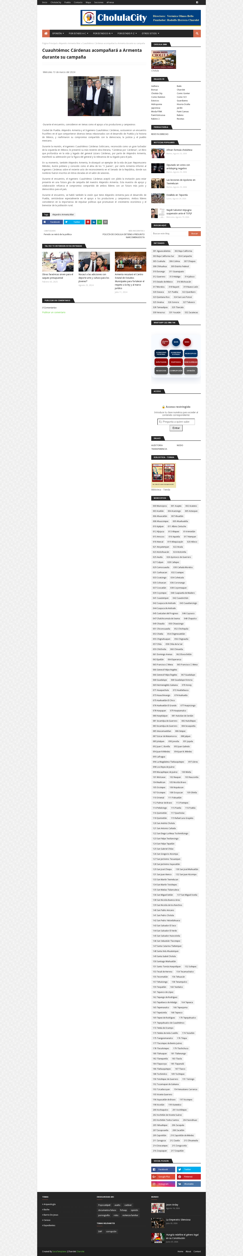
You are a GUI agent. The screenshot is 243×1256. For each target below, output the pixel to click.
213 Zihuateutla (191, 1140)
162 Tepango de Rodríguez (165, 997)
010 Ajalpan (158, 526)
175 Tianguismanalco (163, 1038)
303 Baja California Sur (163, 256)
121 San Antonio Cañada (164, 828)
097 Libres (193, 762)
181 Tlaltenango (178, 1053)
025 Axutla (157, 557)
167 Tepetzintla (160, 1013)
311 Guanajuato (176, 271)
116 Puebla (190, 808)
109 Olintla (192, 792)
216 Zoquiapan (160, 1151)
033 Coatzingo (159, 577)
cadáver (128, 1205)
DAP (100, 1231)
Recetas (180, 119)
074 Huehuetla (180, 695)
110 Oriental (158, 798)
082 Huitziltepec (189, 721)
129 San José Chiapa (162, 869)
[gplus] (163, 1177)
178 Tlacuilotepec (161, 1048)
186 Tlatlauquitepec (162, 1069)
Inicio (44, 2)
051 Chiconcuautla (161, 629)
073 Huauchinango (161, 695)
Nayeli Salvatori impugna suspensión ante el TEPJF (179, 212)
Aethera (155, 86)
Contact (197, 1251)
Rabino (180, 115)
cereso (47, 1220)
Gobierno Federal (161, 353)
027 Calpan (158, 562)
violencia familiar (130, 1215)
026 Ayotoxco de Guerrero (179, 557)
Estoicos (155, 100)
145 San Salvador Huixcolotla (166, 936)
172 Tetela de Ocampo (163, 1028)
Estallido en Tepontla (177, 195)
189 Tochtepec (178, 1074)
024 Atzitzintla (179, 552)
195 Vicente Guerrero (162, 1094)
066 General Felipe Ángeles (165, 675)
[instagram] (163, 1184)
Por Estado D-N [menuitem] (101, 33)
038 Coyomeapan (178, 588)
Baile (179, 86)
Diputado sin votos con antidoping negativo (178, 167)
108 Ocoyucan (176, 792)
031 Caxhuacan (160, 572)
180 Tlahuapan (160, 1053)
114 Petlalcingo (160, 808)
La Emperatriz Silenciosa (178, 1219)
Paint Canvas (183, 111)
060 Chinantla (176, 649)
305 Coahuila (159, 261)
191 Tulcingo (188, 1079)
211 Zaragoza (159, 1140)
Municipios (190, 353)
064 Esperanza (174, 659)
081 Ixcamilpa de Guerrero (165, 721)
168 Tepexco (176, 1013)
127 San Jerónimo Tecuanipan (166, 859)
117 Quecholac (178, 813)
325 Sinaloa (158, 302)
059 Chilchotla (159, 649)
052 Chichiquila (181, 629)
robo (116, 1215)
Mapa (88, 2)
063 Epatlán (158, 659)
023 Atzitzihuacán (161, 552)
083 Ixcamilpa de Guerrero (165, 726)
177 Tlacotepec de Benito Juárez (167, 1043)
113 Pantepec (182, 803)
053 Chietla (158, 634)
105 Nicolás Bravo (177, 782)
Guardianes (182, 100)
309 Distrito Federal (180, 266)
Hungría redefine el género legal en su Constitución (182, 1236)
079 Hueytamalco (178, 711)
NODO (187, 342)
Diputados (161, 362)
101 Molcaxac (159, 777)
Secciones (98, 2)
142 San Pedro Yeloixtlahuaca (166, 920)
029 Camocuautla (161, 567)
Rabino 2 (155, 119)
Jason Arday (172, 1204)
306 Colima (174, 261)
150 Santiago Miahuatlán (164, 961)
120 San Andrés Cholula (164, 823)
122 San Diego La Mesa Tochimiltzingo (170, 833)
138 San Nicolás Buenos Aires (166, 900)
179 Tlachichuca (180, 1048)
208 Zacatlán (178, 1130)
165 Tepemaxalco (161, 1007)
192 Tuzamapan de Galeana (166, 1084)
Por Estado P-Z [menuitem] (126, 33)
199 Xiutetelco (174, 1105)
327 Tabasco (189, 302)
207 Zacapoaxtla (160, 1130)
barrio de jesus (51, 1215)
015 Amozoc (158, 537)
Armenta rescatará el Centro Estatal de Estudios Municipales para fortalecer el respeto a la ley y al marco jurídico (129, 281)
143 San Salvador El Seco (164, 926)
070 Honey (187, 685)
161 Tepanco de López (163, 992)
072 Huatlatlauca (180, 690)
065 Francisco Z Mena (163, 664)
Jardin (179, 108)
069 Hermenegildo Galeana (165, 685)
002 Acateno (191, 506)
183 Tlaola (177, 1059)
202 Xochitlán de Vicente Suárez (167, 1115)
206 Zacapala (178, 1125)
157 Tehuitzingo (160, 982)
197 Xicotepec (186, 1100)
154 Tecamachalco (185, 972)
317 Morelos (158, 287)
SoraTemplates (59, 1251)
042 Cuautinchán (180, 598)
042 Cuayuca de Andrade (164, 603)
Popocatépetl (104, 1205)
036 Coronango (177, 583)
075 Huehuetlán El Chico (164, 700)
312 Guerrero (159, 277)
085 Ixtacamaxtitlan (162, 731)
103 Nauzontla (191, 777)
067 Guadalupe (188, 675)
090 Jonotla (173, 741)
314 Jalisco (190, 277)
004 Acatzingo (174, 511)
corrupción (111, 1231)
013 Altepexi (173, 531)
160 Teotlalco (176, 987)
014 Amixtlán (189, 531)
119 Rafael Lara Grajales (182, 818)
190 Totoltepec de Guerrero (165, 1079)
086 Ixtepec (180, 731)
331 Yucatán (175, 312)
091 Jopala (188, 741)
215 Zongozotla (179, 1146)
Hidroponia (156, 104)
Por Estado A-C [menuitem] (77, 33)
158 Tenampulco (179, 982)
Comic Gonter (183, 93)
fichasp (123, 1210)
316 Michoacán (184, 282)
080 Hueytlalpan (160, 716)
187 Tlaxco (180, 1069)
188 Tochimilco (160, 1074)
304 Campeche (185, 256)
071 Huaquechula (161, 690)
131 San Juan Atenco (162, 874)
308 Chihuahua (160, 266)
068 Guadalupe (160, 680)
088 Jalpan (185, 736)
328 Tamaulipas (160, 307)
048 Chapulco (190, 618)
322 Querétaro (189, 292)
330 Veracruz (159, 312)
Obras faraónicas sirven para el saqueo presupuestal (57, 276)
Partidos (176, 362)
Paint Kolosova (158, 115)
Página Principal (49, 43)
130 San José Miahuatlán (187, 869)
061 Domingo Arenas (162, 654)
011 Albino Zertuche (177, 526)
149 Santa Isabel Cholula (164, 956)
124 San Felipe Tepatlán (163, 844)
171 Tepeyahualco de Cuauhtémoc (168, 1023)
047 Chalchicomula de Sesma (166, 618)
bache (46, 1209)
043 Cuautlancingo (188, 603)
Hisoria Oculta (183, 104)
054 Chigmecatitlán (176, 634)
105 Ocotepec (159, 787)
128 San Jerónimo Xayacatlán (166, 864)
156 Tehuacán (178, 977)
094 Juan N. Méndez (183, 751)
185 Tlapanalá (177, 1064)
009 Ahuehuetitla (180, 521)
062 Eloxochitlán (184, 654)
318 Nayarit (174, 287)
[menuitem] (46, 33)
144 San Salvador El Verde (165, 931)
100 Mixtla (186, 772)
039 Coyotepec (160, 593)
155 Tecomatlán (160, 977)
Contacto (78, 2)
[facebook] (197, 2)
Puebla (67, 2)
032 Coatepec (177, 572)
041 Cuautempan (161, 598)
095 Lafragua (159, 757)
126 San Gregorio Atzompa (165, 854)
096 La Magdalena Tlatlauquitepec (168, 762)
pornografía (104, 1215)
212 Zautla (175, 1140)
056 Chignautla (181, 639)
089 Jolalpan (158, 741)
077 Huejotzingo (188, 705)
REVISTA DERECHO (159, 134)
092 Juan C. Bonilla (161, 746)
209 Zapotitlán (159, 1135)
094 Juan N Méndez (161, 751)
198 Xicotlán (158, 1105)
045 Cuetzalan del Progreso (165, 613)
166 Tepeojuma (180, 1007)
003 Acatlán (158, 511)
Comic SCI (182, 97)
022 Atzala (178, 547)
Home (180, 1251)
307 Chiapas (189, 261)
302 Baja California (183, 251)
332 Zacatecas (191, 312)
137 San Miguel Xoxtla (187, 895)
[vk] (189, 1184)
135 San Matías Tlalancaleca (166, 890)
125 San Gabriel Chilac (163, 849)
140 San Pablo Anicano (163, 910)
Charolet (181, 89)
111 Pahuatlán (175, 798)
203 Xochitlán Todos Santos (166, 1120)
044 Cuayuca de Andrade (164, 608)
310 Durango (159, 271)
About (188, 1251)
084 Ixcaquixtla (188, 726)
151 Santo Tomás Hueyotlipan (167, 966)
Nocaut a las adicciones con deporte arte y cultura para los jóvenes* (94, 278)
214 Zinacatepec (160, 1146)
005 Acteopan (191, 511)
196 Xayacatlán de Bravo (164, 1100)
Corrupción (176, 371)
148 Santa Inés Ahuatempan (166, 951)
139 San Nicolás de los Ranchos (167, 905)
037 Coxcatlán (159, 588)
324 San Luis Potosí (183, 297)
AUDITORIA (157, 445)
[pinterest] (189, 1177)
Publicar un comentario (53, 312)
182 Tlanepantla (160, 1059)
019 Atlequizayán (175, 542)
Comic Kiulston (158, 97)
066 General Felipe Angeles (165, 670)
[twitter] (189, 1169)
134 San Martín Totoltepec (165, 885)
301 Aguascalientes (161, 251)
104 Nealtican (159, 782)
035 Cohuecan (159, 583)
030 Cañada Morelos (183, 567)
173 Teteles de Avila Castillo (165, 1033)
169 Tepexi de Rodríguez (164, 1018)
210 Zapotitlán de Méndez (182, 1135)
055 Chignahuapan (161, 639)
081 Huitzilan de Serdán (182, 716)
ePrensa (110, 2)
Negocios (161, 371)
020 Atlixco (192, 542)
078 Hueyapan (159, 711)
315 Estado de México (163, 282)
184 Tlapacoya (160, 1064)
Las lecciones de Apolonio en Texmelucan (180, 182)
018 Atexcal (158, 542)
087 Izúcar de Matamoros (165, 736)
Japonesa (155, 108)
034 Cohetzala (177, 577)
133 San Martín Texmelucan (165, 879)
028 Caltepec (173, 562)
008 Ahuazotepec (161, 521)
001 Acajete (176, 506)
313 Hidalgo (175, 277)
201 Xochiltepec (179, 1110)
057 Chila (157, 644)
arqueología (50, 1204)
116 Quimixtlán (160, 813)
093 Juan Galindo (182, 746)
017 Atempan (190, 537)
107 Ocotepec (159, 792)
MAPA (176, 342)
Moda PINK (156, 111)
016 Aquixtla (174, 537)
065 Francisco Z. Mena (187, 664)
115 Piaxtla (176, 808)
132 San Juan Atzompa (186, 874)
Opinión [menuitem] (57, 33)
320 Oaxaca (158, 292)
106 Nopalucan (176, 787)
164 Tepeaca (187, 1002)
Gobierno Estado (176, 353)
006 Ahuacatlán (160, 516)
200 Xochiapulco (160, 1110)
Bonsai (154, 89)
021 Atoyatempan (161, 547)
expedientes (49, 1225)
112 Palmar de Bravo (162, 803)
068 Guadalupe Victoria (181, 680)
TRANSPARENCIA (159, 449)
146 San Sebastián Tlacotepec (166, 941)
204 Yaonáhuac (190, 1120)
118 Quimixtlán (160, 818)
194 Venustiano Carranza (185, 1089)
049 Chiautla (158, 624)
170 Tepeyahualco (187, 1018)
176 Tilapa (182, 1038)
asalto (117, 1205)
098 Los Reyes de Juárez (164, 767)
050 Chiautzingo (176, 624)
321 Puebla (173, 292)
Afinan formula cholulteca (179, 150)
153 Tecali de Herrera (162, 972)
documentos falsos (107, 1210)
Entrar (176, 428)
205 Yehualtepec (160, 1125)
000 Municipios (160, 506)
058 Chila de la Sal (174, 644)
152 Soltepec (191, 966)
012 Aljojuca (158, 531)
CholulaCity (56, 2)
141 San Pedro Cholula (163, 915)
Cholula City (156, 93)
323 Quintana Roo (161, 297)
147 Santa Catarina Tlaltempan (167, 946)
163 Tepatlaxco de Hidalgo (165, 1002)
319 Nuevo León (190, 287)
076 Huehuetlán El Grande (164, 705)
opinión (134, 1210)
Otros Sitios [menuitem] (149, 33)
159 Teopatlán (159, 987)
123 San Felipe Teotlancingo (166, 838)
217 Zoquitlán (177, 1151)
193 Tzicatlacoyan (161, 1089)
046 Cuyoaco (188, 613)
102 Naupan (175, 777)
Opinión (191, 371)
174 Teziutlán (188, 1033)
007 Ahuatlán (177, 516)
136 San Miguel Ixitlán (163, 895)
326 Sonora (173, 302)
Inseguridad (190, 362)
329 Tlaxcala (177, 307)
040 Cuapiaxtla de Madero (183, 593)
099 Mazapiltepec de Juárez (165, 772)
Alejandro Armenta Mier (69, 43)
